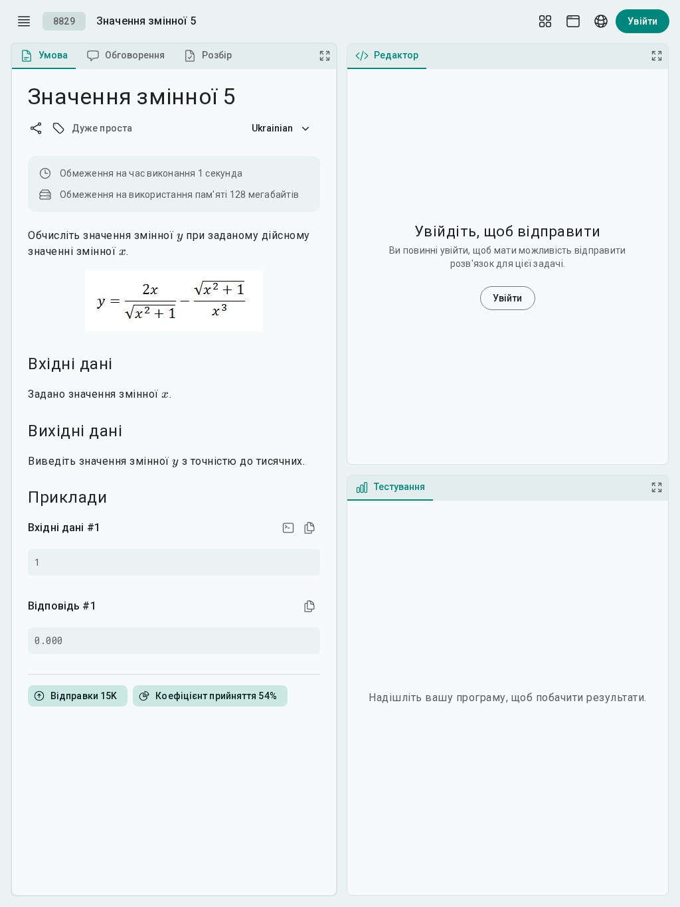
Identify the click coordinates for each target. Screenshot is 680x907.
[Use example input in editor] (288, 527)
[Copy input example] (309, 527)
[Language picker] (601, 21)
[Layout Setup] (545, 21)
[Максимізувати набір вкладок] (325, 56)
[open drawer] (24, 21)
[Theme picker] (573, 21)
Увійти (642, 21)
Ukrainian (273, 128)
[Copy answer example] (309, 606)
